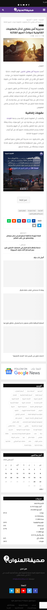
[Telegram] (11, 590)
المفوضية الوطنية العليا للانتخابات (32, 422)
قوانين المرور (22, 211)
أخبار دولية (38, 506)
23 (34, 481)
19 (17, 477)
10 (29, 473)
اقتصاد (15, 395)
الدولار (40, 410)
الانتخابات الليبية (26, 402)
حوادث (42, 512)
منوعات (41, 541)
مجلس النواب (38, 441)
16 (34, 477)
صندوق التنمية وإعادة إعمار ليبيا (21, 433)
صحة (42, 519)
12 (17, 473)
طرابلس (40, 437)
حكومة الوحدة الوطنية (23, 429)
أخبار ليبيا (41, 25)
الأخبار (42, 503)
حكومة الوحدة (37, 429)
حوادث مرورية (32, 211)
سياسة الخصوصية (23, 605)
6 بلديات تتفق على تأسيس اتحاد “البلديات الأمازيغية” (28, 356)
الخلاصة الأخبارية (19, 608)
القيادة (9, 118)
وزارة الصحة (27, 445)
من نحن (34, 605)
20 (11, 477)
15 (40, 477)
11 (24, 473)
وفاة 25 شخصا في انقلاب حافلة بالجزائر (32, 290)
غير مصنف (40, 525)
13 (11, 473)
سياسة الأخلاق (11, 605)
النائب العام (16, 422)
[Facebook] (35, 590)
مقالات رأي (40, 538)
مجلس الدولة (15, 437)
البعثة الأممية (14, 402)
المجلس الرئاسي (20, 414)
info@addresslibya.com (20, 579)
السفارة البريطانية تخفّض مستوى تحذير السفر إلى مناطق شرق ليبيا (23, 323)
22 (40, 481)
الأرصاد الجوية (26, 398)
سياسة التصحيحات (31, 608)
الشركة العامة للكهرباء (28, 410)
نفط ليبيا (8, 441)
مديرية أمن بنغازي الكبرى (30, 71)
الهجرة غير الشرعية (37, 426)
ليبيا (24, 437)
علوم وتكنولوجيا (38, 522)
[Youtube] (23, 590)
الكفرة (16, 410)
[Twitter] (29, 590)
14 (6, 473)
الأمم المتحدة (38, 402)
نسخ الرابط (23, 199)
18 (24, 477)
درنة (41, 433)
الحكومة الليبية (22, 406)
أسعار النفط (38, 395)
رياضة (42, 516)
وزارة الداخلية (38, 445)
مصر (30, 441)
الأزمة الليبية (15, 398)
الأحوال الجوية (38, 398)
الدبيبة (13, 406)
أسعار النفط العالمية (26, 395)
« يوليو (41, 489)
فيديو (42, 528)
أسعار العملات (19, 391)
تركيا (20, 426)
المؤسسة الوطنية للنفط (35, 414)
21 (6, 477)
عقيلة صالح (31, 437)
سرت (35, 433)
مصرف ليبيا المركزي (19, 441)
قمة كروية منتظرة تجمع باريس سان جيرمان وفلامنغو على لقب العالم (23, 237)
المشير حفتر (18, 418)
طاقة (7, 433)
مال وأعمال (40, 535)
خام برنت (10, 429)
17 (29, 477)
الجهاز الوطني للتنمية (36, 406)
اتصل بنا (45, 2)
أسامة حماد (30, 391)
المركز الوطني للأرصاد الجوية (33, 418)
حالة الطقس (11, 426)
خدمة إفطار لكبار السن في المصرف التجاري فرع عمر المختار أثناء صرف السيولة (22, 248)
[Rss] (17, 590)
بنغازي (26, 426)
